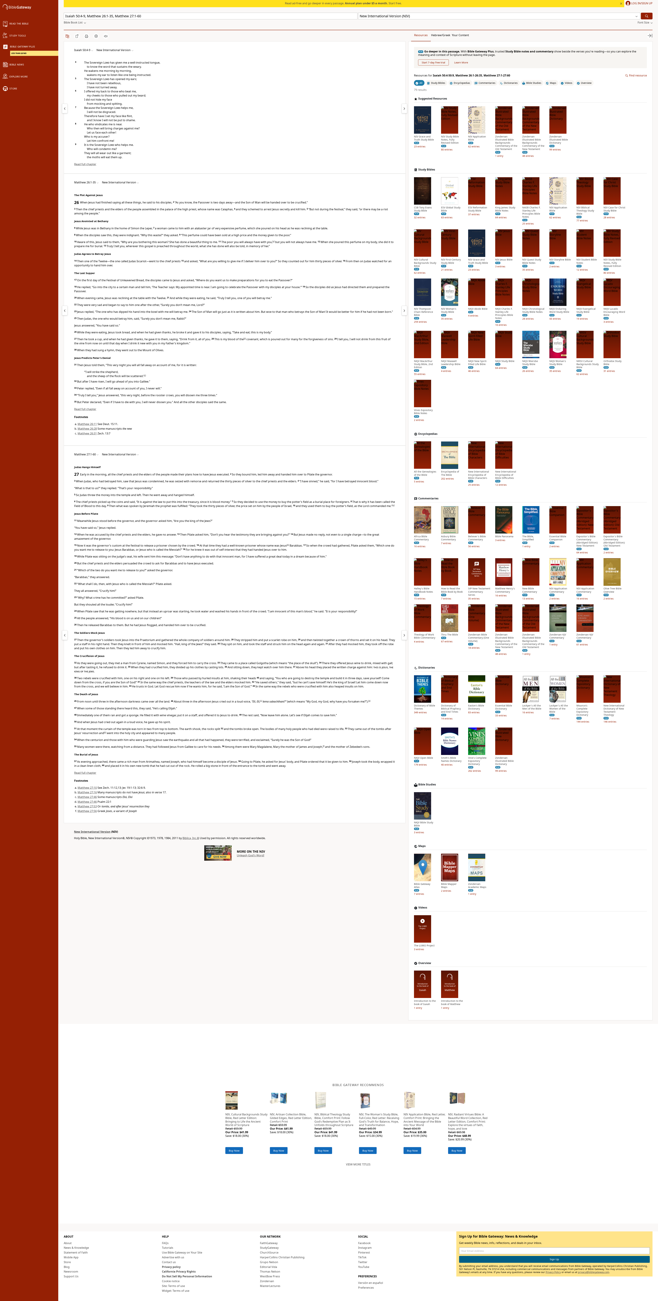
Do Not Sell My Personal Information (187, 1276)
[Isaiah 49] (65, 108)
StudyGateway (269, 1248)
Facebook (364, 1243)
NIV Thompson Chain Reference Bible (423, 312)
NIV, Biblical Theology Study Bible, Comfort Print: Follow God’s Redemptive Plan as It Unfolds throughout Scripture (333, 1119)
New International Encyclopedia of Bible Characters (478, 475)
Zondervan (267, 1281)
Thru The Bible (449, 634)
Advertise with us (173, 1257)
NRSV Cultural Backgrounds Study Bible (587, 364)
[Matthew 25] (65, 310)
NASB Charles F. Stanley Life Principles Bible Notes (531, 212)
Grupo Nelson (269, 1262)
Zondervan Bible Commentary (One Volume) (478, 638)
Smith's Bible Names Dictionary (451, 759)
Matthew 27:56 (87, 811)
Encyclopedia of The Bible (450, 473)
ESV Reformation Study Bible (477, 209)
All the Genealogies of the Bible (425, 473)
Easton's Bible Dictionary (476, 707)
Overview (424, 963)
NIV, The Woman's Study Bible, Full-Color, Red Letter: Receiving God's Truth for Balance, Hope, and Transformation (379, 1119)
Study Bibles (426, 169)
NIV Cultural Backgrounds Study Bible (425, 263)
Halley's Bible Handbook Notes (423, 590)
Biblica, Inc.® (190, 838)
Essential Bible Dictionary (503, 707)
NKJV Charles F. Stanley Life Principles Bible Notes (504, 313)
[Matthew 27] (404, 310)
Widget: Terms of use (175, 1291)
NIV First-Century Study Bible (451, 261)
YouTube (363, 1267)
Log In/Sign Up (642, 3)
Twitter (362, 1262)
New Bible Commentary (529, 590)
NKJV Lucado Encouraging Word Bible (614, 312)
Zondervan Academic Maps (477, 886)
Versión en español (370, 1283)
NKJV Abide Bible (478, 308)
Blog (67, 1267)
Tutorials (167, 1248)
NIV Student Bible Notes (586, 261)
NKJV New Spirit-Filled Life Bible (477, 363)
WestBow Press (270, 1276)
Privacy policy (171, 1267)
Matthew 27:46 (87, 797)
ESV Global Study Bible (450, 209)
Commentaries (428, 498)
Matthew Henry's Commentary (505, 590)
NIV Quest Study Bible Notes (531, 261)
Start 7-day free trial (433, 62)
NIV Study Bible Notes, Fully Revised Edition (450, 139)
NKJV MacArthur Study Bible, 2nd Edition (423, 364)
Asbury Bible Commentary (448, 538)
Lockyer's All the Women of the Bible (558, 708)
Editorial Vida (268, 1267)
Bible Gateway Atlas (422, 886)
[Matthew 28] (404, 635)
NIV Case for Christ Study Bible (614, 209)
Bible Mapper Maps (449, 886)
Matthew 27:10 (87, 788)
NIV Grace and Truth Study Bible (424, 138)
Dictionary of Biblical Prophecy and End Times (451, 708)
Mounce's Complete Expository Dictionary (582, 710)
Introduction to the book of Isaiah (425, 1003)
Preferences (366, 1288)
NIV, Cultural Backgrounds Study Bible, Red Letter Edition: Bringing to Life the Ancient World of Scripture (246, 1119)
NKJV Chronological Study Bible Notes (533, 310)
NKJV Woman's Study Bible (557, 363)
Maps (422, 846)
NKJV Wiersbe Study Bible (530, 363)
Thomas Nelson (270, 1271)
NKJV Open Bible (423, 757)
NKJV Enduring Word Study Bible (559, 310)
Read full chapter (85, 164)
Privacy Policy (553, 1272)
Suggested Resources (432, 99)
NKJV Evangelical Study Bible (586, 310)
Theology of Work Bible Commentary (424, 636)
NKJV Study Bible (504, 361)
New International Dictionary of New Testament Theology (614, 710)
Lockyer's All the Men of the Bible (531, 707)
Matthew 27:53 (87, 806)
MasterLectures (270, 1286)
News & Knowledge (76, 1248)
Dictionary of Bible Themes (424, 707)
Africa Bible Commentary (421, 538)
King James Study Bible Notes (505, 209)
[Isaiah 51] (404, 108)
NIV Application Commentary (558, 590)
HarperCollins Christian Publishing (282, 1257)
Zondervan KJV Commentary (557, 636)
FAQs (165, 1243)
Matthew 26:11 (87, 424)
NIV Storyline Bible (560, 259)
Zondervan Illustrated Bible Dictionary (558, 139)
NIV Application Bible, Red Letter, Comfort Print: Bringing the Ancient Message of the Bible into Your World (424, 1119)
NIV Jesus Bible (504, 259)
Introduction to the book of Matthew (452, 1003)
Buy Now (234, 1150)
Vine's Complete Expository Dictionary (477, 761)
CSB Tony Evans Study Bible (423, 209)
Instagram (365, 1248)
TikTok (362, 1257)
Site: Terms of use (173, 1286)
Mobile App (71, 1257)
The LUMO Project (424, 945)
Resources (421, 35)
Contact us (169, 1262)
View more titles (358, 1164)
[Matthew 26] (65, 635)
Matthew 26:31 (87, 433)
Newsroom (71, 1271)
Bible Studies (427, 784)
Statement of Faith (76, 1252)
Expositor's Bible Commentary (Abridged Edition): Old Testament (614, 541)
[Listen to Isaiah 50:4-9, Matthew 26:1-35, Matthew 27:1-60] (105, 36)
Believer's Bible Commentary (477, 538)
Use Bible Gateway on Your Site (182, 1252)
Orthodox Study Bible (613, 363)
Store (67, 1262)
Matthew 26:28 (87, 429)
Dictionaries (426, 668)
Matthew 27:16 (87, 792)
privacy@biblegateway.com (593, 1272)
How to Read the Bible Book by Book (452, 590)
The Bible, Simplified (528, 538)
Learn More (461, 62)
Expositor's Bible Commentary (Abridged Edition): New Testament (587, 541)
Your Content (460, 35)
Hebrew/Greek (440, 35)
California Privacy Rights (179, 1271)
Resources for (462, 75)
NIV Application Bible (477, 138)
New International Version (92, 832)
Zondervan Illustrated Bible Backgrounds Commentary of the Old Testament (506, 143)
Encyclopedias (427, 434)
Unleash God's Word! (250, 855)
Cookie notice (171, 1281)
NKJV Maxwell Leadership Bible (450, 363)
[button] (638, 3)
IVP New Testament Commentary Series (479, 591)
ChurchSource (269, 1252)
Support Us (71, 1276)
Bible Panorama (504, 536)
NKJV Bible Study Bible (423, 824)
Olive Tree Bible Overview (613, 590)
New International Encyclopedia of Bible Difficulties (505, 475)
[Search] (647, 16)
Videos (422, 908)
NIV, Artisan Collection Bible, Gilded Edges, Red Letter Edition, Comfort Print (291, 1117)
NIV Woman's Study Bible (448, 310)
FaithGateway (269, 1243)
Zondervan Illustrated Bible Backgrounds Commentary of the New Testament (533, 143)
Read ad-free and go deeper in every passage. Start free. (343, 3)
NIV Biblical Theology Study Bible (585, 210)
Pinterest (364, 1252)
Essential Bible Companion (557, 538)
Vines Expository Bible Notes (423, 412)
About (68, 1243)
